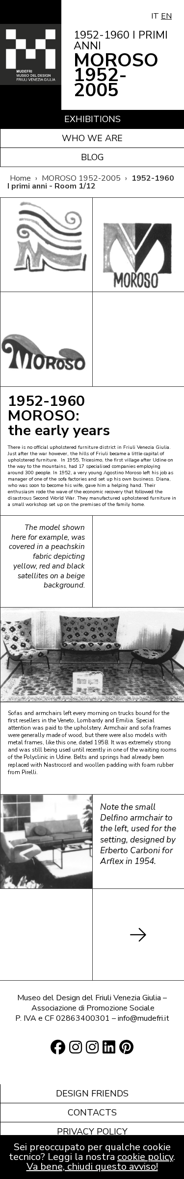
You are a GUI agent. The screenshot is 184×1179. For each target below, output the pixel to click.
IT (155, 16)
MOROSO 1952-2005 (81, 178)
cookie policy (145, 1156)
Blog (92, 157)
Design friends (92, 1093)
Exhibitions (92, 119)
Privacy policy (92, 1131)
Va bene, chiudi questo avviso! (92, 1166)
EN (166, 16)
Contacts (92, 1112)
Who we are (92, 138)
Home (20, 178)
